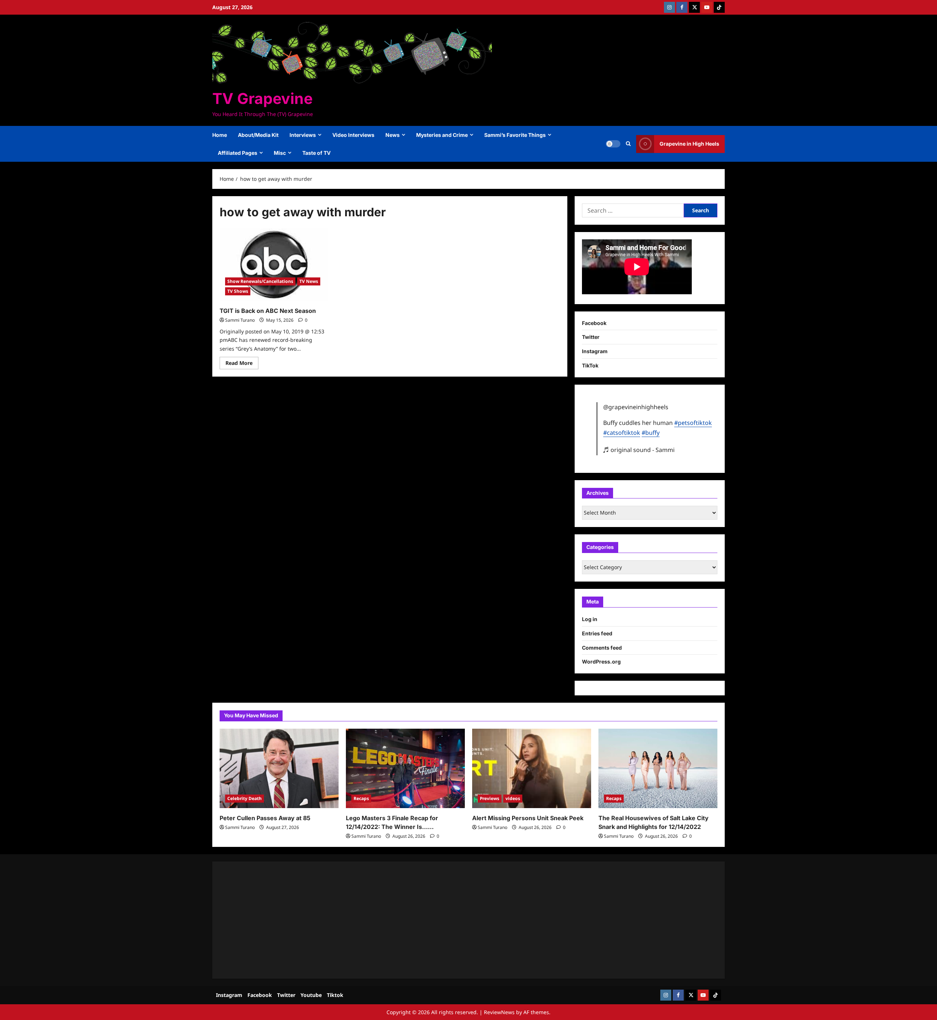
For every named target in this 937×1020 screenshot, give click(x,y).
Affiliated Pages (237, 153)
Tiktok (335, 994)
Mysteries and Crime (442, 135)
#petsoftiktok (693, 423)
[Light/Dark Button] (613, 143)
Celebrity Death (244, 798)
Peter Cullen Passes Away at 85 (265, 818)
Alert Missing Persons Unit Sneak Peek (527, 818)
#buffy (651, 433)
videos (512, 798)
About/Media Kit (258, 135)
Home (219, 135)
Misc (280, 153)
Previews (489, 798)
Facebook (594, 323)
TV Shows (237, 291)
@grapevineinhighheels (635, 407)
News (392, 135)
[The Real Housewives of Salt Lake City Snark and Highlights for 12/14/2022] (657, 768)
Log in (589, 619)
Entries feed (597, 633)
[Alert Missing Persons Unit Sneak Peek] (531, 768)
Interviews (303, 135)
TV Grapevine (262, 98)
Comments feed (602, 647)
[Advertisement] (439, 920)
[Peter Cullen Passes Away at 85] (279, 768)
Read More (241, 364)
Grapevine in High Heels (689, 144)
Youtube (311, 994)
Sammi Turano (240, 320)
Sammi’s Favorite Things (515, 135)
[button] (628, 144)
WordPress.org (601, 661)
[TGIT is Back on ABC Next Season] (274, 264)
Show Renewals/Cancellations (260, 281)
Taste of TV (316, 153)
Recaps (361, 798)
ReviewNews (499, 1012)
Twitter (591, 337)
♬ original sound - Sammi (639, 450)
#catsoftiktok (621, 433)
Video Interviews (353, 135)
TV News (308, 281)
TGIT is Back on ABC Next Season (268, 310)
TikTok (590, 365)
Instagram (595, 351)
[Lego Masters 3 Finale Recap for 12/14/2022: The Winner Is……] (405, 768)
